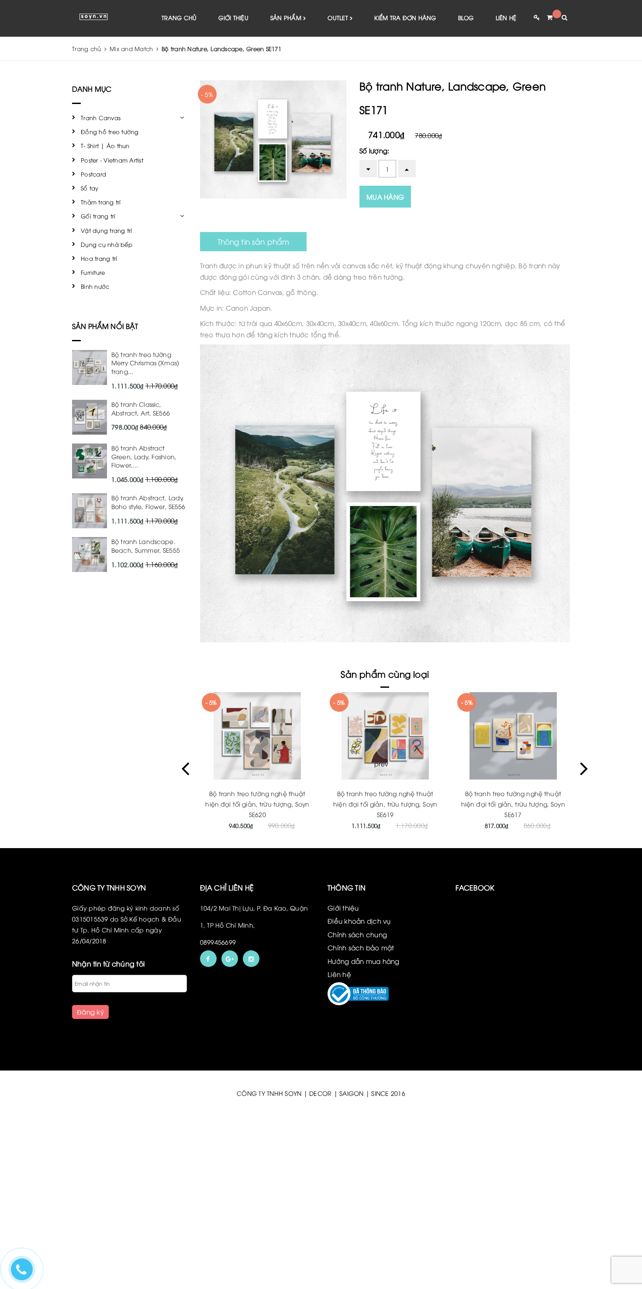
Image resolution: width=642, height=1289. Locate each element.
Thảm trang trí (101, 202)
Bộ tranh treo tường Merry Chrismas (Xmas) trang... (145, 362)
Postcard (93, 174)
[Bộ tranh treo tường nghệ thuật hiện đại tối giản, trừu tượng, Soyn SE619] (385, 736)
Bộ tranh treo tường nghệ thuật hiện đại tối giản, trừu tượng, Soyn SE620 (257, 803)
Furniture (93, 272)
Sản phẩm (286, 17)
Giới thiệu (233, 17)
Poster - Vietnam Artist (112, 160)
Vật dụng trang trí (106, 230)
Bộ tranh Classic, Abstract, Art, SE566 (140, 408)
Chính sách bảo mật (361, 947)
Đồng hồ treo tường (110, 131)
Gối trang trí (98, 216)
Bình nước (95, 286)
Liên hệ (506, 17)
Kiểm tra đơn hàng (405, 17)
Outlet (339, 17)
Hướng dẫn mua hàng (364, 960)
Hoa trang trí (99, 258)
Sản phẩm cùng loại (385, 673)
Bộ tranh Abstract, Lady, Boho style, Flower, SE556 (148, 501)
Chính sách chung (357, 934)
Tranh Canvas (101, 117)
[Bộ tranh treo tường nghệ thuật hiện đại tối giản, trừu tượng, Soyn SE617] (513, 736)
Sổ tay (90, 188)
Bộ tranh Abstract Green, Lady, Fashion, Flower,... (143, 456)
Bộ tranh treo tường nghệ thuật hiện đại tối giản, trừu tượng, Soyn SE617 (513, 803)
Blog (466, 17)
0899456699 (218, 942)
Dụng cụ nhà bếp (106, 244)
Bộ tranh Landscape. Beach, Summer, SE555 (145, 545)
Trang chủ (179, 17)
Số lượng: (374, 150)
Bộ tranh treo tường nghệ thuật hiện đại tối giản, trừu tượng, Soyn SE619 (385, 803)
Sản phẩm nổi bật (105, 326)
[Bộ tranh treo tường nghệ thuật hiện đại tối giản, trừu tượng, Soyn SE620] (257, 736)
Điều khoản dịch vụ (359, 920)
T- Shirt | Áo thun (105, 145)
